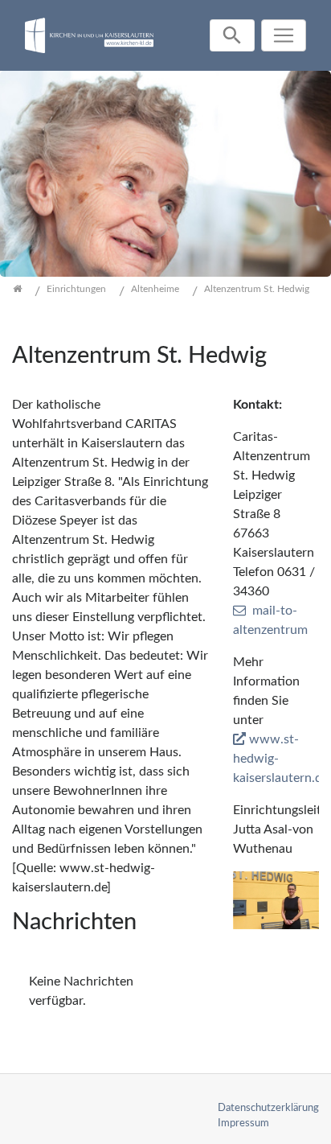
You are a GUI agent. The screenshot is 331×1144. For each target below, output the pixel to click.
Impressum (243, 1123)
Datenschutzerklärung (268, 1108)
